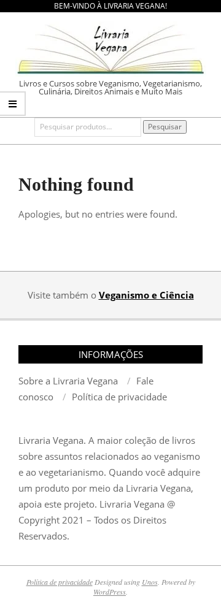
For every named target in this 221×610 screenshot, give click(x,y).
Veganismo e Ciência (146, 295)
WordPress (109, 592)
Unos (150, 582)
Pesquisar (165, 126)
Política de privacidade (59, 582)
